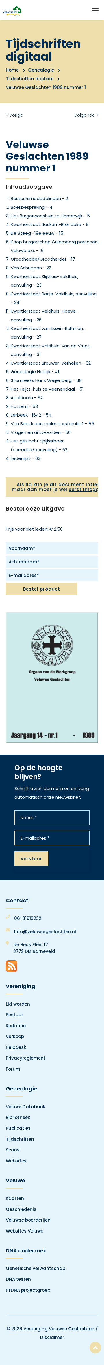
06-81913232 (27, 918)
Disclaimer (52, 1337)
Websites (16, 1161)
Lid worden (18, 1004)
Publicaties (18, 1128)
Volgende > (86, 115)
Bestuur (14, 1015)
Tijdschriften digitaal (29, 79)
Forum (13, 1069)
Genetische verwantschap (35, 1268)
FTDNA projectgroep (28, 1290)
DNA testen (18, 1279)
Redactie (16, 1026)
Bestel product (41, 589)
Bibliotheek (18, 1117)
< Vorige (14, 115)
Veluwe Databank (25, 1106)
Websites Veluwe (24, 1231)
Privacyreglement (26, 1058)
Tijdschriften (20, 1139)
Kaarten (15, 1198)
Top (95, 1347)
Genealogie (41, 70)
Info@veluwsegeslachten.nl (45, 932)
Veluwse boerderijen (28, 1220)
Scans (13, 1150)
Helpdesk (16, 1047)
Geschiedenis (21, 1209)
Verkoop (15, 1036)
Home (12, 70)
